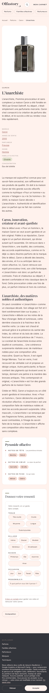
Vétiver (12, 479)
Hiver (24, 563)
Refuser (13, 688)
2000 (4, 138)
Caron (21, 20)
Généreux (16, 547)
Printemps (14, 557)
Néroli (22, 455)
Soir (19, 573)
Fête (37, 573)
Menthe (13, 455)
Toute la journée (25, 530)
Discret (24, 540)
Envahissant (32, 547)
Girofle (24, 467)
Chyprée (7, 159)
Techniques (6, 660)
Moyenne (16, 524)
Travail (28, 573)
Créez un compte (12, 599)
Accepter (35, 688)
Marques (5, 656)
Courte (33, 517)
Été (25, 557)
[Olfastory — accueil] (11, 4)
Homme (5, 152)
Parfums (7, 11)
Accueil (5, 20)
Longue (33, 524)
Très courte (17, 517)
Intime (13, 540)
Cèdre (22, 479)
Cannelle (13, 467)
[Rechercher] (27, 4)
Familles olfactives (24, 11)
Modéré (35, 540)
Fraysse (5, 145)
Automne (35, 557)
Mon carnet (40, 4)
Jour (11, 573)
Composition (10, 614)
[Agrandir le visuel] (24, 54)
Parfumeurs (6, 652)
